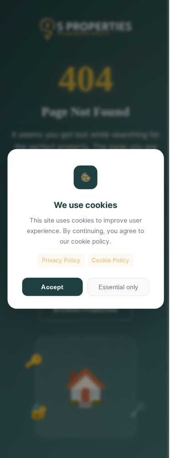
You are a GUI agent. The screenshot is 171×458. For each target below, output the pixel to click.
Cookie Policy (110, 259)
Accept (52, 287)
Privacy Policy (61, 259)
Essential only (118, 287)
